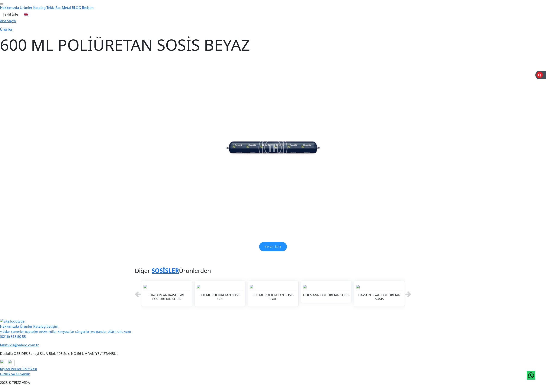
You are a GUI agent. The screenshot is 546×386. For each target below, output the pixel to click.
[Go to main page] (12, 320)
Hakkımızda (9, 7)
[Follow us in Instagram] (4, 362)
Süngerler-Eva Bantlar (91, 332)
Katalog (39, 7)
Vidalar (5, 332)
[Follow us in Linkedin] (11, 362)
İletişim (88, 7)
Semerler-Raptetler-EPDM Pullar (34, 332)
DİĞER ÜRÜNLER (119, 332)
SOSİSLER (165, 270)
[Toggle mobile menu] (1, 3)
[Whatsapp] (531, 375)
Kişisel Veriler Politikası (18, 369)
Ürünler (26, 7)
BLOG (76, 7)
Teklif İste (10, 14)
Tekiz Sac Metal (58, 7)
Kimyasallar (66, 332)
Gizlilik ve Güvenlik (15, 374)
